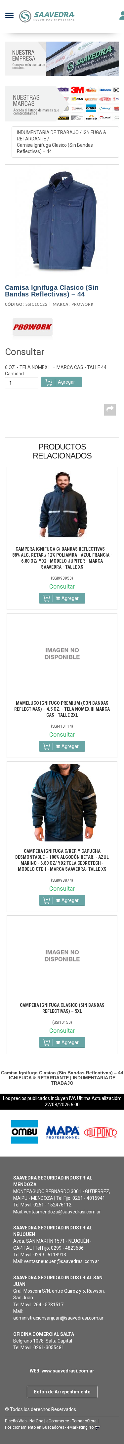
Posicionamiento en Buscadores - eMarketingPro (49, 1427)
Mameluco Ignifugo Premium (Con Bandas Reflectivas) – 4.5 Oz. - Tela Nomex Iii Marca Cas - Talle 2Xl (62, 709)
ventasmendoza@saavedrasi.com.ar (62, 1211)
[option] (24, 1132)
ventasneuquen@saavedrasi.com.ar (61, 1261)
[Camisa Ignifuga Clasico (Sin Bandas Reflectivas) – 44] (62, 222)
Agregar (70, 598)
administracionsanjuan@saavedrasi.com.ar (58, 1318)
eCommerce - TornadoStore (71, 1421)
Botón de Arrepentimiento (62, 1391)
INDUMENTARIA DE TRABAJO (48, 132)
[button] (98, 1427)
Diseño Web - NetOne (24, 1421)
